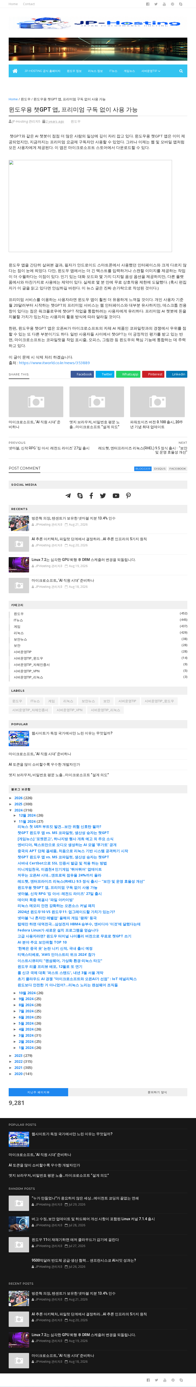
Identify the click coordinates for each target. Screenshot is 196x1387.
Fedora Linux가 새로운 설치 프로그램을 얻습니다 (58, 930)
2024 (18, 810)
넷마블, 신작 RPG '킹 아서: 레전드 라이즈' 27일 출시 (60, 893)
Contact (29, 4)
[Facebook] (92, 495)
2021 (18, 1067)
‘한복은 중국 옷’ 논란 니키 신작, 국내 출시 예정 (55, 948)
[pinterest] (172, 4)
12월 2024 (27, 815)
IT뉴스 (113, 71)
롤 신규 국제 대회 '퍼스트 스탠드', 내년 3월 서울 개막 (60, 972)
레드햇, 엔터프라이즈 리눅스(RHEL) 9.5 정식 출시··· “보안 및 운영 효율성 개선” (81, 881)
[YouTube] (117, 495)
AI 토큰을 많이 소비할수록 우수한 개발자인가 (44, 764)
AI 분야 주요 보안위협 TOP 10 (42, 942)
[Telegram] (68, 495)
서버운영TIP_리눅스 (28, 677)
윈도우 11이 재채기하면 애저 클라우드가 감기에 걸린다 (75, 1240)
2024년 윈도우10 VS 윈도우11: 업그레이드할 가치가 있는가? (66, 911)
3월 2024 (26, 1035)
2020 (18, 1073)
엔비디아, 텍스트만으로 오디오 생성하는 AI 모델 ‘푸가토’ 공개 (67, 844)
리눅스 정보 (95, 71)
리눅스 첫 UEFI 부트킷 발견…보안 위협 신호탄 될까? (59, 826)
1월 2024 (26, 1047)
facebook (177, 468)
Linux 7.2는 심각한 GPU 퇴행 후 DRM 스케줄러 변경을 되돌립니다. (84, 560)
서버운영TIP (23, 651)
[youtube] (164, 4)
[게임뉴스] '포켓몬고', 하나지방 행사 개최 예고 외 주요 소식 (66, 838)
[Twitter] (103, 495)
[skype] (180, 4)
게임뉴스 (129, 71)
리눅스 (19, 633)
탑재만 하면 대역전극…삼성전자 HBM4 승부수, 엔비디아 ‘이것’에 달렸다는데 (79, 924)
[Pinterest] (128, 495)
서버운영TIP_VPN (27, 671)
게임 (17, 626)
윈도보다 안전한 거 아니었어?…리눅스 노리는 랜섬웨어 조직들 (68, 984)
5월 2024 (26, 1023)
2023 (18, 1055)
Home (13, 4)
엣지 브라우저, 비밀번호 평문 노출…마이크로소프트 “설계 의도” (94, 424)
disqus (160, 468)
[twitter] (156, 4)
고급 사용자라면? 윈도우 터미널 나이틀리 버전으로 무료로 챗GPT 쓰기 (74, 936)
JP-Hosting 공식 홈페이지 (42, 71)
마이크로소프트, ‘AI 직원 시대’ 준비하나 (34, 424)
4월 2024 (26, 1029)
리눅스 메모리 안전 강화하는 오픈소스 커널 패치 (56, 905)
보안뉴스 (17, 83)
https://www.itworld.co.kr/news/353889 (54, 362)
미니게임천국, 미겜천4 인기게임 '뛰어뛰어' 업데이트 (60, 869)
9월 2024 (26, 998)
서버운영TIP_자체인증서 (32, 664)
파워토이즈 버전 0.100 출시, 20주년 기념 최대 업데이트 (156, 424)
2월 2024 (26, 1041)
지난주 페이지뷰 (38, 1092)
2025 (18, 803)
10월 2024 (27, 992)
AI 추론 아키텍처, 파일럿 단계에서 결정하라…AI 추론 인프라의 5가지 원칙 (89, 539)
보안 (17, 645)
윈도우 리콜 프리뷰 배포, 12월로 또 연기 (50, 966)
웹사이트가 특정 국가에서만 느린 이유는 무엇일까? (72, 733)
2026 (18, 797)
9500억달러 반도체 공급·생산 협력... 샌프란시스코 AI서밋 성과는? (84, 1260)
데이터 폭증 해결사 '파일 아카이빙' (46, 899)
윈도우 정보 (74, 71)
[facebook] (147, 4)
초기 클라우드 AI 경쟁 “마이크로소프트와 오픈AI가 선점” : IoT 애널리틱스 (77, 978)
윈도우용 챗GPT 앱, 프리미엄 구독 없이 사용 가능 (57, 887)
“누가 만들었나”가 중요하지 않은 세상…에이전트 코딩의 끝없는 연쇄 (85, 1198)
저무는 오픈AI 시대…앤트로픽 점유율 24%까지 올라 (59, 875)
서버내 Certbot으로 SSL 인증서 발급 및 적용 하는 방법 (62, 863)
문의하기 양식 (157, 1092)
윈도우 (26, 99)
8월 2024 (26, 1004)
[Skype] (80, 495)
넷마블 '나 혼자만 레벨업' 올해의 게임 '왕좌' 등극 (57, 917)
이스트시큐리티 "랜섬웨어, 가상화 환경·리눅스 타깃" (60, 960)
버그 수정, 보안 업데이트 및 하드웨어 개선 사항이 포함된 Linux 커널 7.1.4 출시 (93, 1219)
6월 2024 (26, 1017)
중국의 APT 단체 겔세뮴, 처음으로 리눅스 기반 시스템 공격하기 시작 (73, 850)
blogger (143, 468)
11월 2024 (27, 821)
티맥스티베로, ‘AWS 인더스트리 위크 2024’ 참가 (56, 954)
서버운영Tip (149, 71)
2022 (18, 1061)
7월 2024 (26, 1011)
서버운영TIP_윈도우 (28, 658)
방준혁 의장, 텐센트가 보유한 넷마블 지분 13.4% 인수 (74, 518)
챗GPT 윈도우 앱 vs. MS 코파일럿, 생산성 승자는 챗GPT (63, 832)
